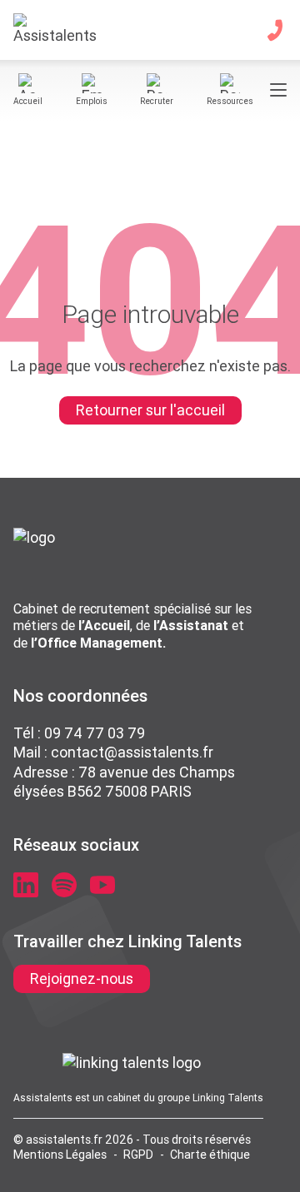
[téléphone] (275, 30)
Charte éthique (210, 1154)
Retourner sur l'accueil (150, 410)
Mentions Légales (60, 1154)
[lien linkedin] (25, 884)
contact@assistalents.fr (132, 752)
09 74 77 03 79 (94, 733)
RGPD (138, 1154)
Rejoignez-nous (81, 978)
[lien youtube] (102, 884)
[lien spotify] (64, 884)
